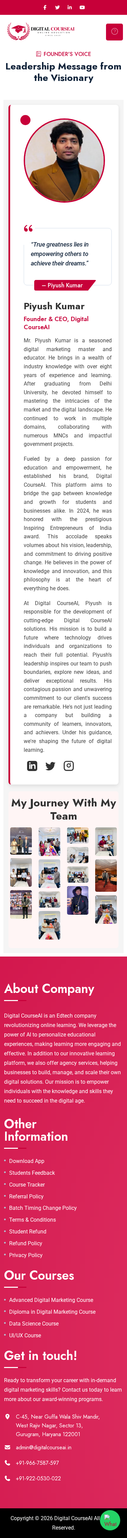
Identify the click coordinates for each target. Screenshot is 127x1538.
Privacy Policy (26, 1255)
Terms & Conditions (32, 1220)
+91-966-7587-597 (37, 1463)
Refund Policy (25, 1244)
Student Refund (27, 1232)
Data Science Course (34, 1324)
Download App (26, 1161)
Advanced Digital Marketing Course (51, 1300)
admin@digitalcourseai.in (43, 1447)
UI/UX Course (25, 1336)
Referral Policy (26, 1197)
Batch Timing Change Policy (43, 1208)
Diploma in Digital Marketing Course (52, 1312)
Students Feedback (32, 1173)
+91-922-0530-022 (38, 1478)
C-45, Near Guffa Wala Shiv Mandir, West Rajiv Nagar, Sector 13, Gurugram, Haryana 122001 (58, 1425)
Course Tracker (27, 1185)
